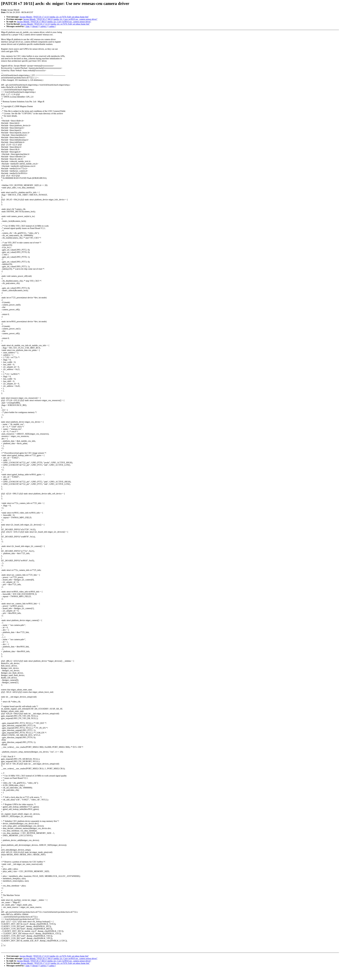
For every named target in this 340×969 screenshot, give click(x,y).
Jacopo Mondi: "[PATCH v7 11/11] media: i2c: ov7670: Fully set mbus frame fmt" (54, 17)
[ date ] (28, 26)
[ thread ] (35, 26)
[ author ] (52, 26)
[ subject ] (43, 26)
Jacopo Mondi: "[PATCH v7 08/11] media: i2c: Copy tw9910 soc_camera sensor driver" (60, 19)
